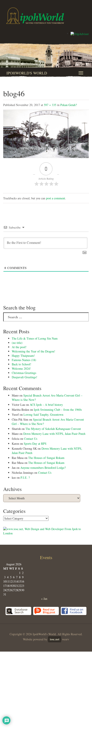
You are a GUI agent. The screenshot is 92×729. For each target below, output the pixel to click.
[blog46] (46, 133)
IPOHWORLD (35, 15)
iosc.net (54, 639)
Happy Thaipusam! (23, 356)
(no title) (17, 343)
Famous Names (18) (24, 360)
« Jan (44, 599)
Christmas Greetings (24, 373)
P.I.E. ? (25, 477)
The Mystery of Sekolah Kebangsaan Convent (53, 429)
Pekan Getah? (68, 105)
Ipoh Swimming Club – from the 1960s (58, 410)
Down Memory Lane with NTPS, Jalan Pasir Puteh (54, 434)
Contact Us (30, 439)
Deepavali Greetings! (24, 377)
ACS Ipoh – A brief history (46, 405)
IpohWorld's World (26, 72)
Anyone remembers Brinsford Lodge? (43, 468)
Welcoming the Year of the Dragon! (33, 351)
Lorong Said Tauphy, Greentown (43, 414)
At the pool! (19, 347)
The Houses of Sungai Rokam (46, 458)
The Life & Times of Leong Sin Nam (35, 338)
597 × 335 (50, 105)
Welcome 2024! (21, 368)
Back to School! (21, 364)
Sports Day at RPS (35, 443)
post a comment (55, 198)
